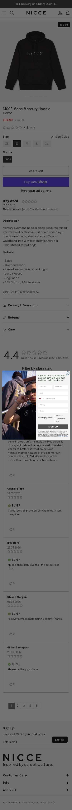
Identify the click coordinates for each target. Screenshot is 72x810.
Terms (66, 436)
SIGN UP (53, 426)
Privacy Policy (61, 436)
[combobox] (41, 398)
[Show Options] (66, 411)
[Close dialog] (67, 373)
